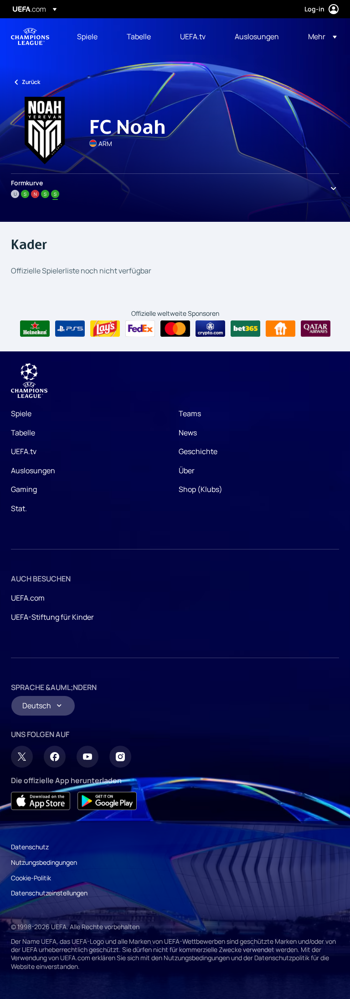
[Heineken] (35, 328)
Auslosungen (33, 471)
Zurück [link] (31, 82)
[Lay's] (105, 328)
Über (187, 471)
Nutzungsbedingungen (44, 862)
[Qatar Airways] (315, 328)
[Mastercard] (175, 328)
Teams (190, 413)
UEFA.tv (23, 451)
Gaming (24, 489)
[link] (87, 36)
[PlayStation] (70, 328)
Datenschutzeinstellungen (49, 893)
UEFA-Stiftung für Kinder (52, 617)
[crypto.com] (210, 328)
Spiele (21, 413)
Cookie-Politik (31, 877)
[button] (319, 36)
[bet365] (245, 328)
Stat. (19, 508)
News (188, 433)
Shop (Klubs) (200, 489)
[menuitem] (90, 36)
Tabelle (23, 433)
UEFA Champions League (30, 36)
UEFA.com (28, 598)
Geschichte (198, 451)
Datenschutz (30, 846)
